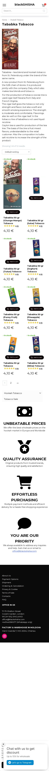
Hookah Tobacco (16, 20)
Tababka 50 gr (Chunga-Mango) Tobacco (12, 221)
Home (4, 20)
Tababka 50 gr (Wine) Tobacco (35, 366)
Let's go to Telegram (21, 762)
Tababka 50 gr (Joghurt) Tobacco (35, 270)
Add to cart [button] (14, 212)
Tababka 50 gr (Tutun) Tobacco (12, 271)
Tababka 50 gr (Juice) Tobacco (35, 223)
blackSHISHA (25, 4)
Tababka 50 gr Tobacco (11, 366)
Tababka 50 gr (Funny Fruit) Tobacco (11, 318)
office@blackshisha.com (24, 551)
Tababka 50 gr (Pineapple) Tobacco (35, 318)
